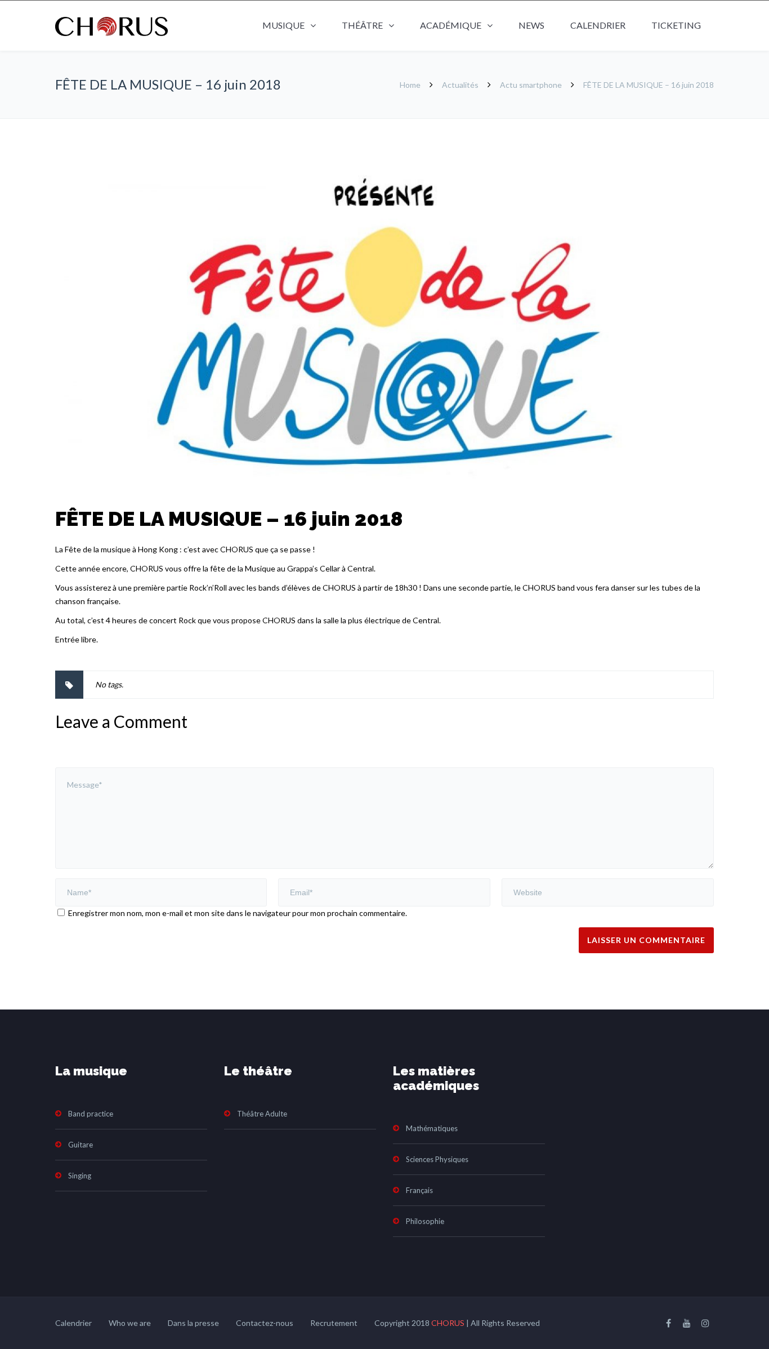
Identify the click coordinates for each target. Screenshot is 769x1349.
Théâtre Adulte (262, 1113)
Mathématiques (432, 1128)
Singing (79, 1175)
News (531, 25)
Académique (450, 25)
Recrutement (333, 1323)
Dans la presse (193, 1323)
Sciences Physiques (437, 1159)
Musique (283, 25)
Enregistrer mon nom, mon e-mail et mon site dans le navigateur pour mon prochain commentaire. (237, 913)
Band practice (90, 1113)
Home (410, 85)
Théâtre (362, 25)
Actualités (460, 85)
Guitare (80, 1144)
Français (419, 1190)
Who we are (130, 1323)
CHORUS (447, 1323)
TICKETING (676, 25)
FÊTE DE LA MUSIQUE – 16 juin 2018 (229, 518)
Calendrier (597, 25)
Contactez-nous (264, 1323)
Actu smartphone (531, 85)
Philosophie (425, 1221)
